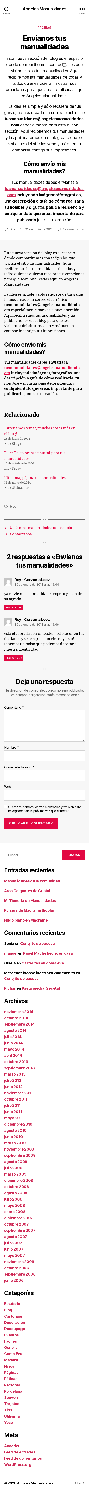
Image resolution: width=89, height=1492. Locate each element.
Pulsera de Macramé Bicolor (29, 910)
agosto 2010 (15, 1130)
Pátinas (10, 1379)
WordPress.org (17, 1464)
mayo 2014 (14, 1049)
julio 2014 (12, 1036)
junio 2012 (13, 1086)
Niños (9, 1366)
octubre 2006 (16, 1268)
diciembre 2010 (18, 1124)
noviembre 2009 (19, 1149)
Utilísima (12, 1416)
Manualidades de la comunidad (32, 881)
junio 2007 (13, 1249)
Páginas (44, 27)
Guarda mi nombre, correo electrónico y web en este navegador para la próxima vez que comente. (44, 809)
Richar (10, 988)
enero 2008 (14, 1211)
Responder (14, 607)
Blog (8, 1310)
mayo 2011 (14, 1118)
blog (13, 506)
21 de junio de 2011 (39, 229)
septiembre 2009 (20, 1155)
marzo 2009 (15, 1174)
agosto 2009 (15, 1161)
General (11, 1347)
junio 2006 (13, 1280)
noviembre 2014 (18, 1011)
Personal (12, 1385)
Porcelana (13, 1391)
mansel (10, 953)
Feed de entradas (19, 1452)
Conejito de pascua (37, 943)
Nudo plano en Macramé (26, 920)
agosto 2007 (15, 1236)
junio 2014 (13, 1043)
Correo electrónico (19, 767)
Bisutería (12, 1304)
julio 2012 (12, 1080)
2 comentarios (73, 229)
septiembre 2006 (20, 1274)
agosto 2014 (15, 1030)
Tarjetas (11, 1404)
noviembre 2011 (18, 1093)
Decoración (14, 1322)
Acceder (12, 1446)
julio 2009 (13, 1168)
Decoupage (14, 1329)
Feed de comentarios (23, 1458)
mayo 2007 (14, 1255)
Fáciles (10, 1341)
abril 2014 (13, 1055)
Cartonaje (13, 1316)
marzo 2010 (15, 1143)
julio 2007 (13, 1243)
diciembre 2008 (18, 1180)
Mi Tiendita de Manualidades (30, 900)
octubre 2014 (16, 1018)
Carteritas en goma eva (43, 963)
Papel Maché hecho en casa (48, 953)
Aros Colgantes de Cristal (27, 891)
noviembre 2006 (19, 1261)
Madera (11, 1360)
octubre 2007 (16, 1224)
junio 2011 (13, 1111)
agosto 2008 (15, 1193)
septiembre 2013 (19, 1068)
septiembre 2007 (19, 1230)
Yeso (8, 1422)
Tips (8, 1410)
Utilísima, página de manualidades (35, 477)
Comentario (14, 707)
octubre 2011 (16, 1099)
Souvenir (12, 1397)
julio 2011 (12, 1105)
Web (7, 787)
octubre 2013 (16, 1061)
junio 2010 (13, 1136)
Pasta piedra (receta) (41, 988)
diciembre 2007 (18, 1218)
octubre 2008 (16, 1186)
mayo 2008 (14, 1205)
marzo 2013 (14, 1074)
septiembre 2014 (19, 1024)
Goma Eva (13, 1354)
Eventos (11, 1335)
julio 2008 (13, 1199)
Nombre (11, 747)
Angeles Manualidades (44, 9)
